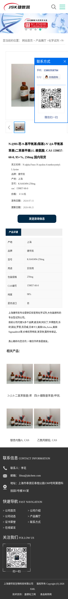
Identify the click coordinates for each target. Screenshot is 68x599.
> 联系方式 (34, 522)
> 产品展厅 (34, 516)
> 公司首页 (9, 510)
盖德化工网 (30, 594)
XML (32, 589)
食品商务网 (46, 594)
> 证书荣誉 (9, 522)
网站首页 (27, 40)
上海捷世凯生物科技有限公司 (18, 583)
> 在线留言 (9, 527)
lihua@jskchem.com (30, 475)
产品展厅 (41, 40)
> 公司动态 (9, 516)
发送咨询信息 (37, 218)
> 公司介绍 (34, 510)
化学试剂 (54, 40)
